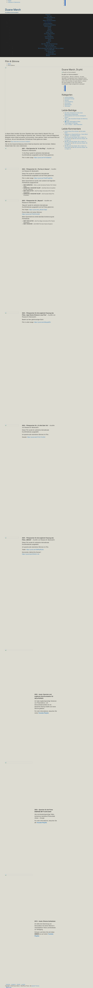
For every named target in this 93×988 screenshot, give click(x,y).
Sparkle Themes (35, 986)
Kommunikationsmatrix (49, 33)
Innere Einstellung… (49, 36)
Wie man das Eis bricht (51, 46)
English (9, 0)
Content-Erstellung (48, 23)
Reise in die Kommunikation (49, 20)
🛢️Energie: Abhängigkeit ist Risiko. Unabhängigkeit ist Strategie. (73, 122)
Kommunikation (48, 26)
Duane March (13, 9)
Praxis (49, 39)
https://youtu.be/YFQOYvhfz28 (31, 214)
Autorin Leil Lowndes (49, 45)
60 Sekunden (51, 52)
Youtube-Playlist (43, 713)
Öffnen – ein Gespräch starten (73, 135)
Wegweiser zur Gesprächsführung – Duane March (76, 134)
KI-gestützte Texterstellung (49, 25)
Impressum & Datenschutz (14, 2)
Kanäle (49, 28)
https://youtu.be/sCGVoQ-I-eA (30, 554)
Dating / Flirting (49, 32)
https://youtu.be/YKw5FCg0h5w (43, 178)
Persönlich (48, 14)
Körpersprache (68, 104)
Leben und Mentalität (49, 49)
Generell (67, 100)
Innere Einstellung (69, 101)
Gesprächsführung (49, 38)
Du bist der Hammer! (51, 51)
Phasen (49, 29)
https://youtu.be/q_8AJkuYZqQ (38, 209)
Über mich (49, 16)
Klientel (49, 41)
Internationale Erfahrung (49, 17)
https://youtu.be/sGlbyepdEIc (42, 322)
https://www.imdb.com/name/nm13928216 (20, 141)
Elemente (49, 30)
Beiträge (48, 55)
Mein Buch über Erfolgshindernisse (49, 44)
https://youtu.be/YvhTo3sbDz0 (42, 157)
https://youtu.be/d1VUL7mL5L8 (36, 437)
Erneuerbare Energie (69, 98)
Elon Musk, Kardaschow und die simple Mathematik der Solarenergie (74, 113)
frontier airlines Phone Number (72, 131)
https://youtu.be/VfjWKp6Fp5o (35, 549)
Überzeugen (67, 106)
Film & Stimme (48, 22)
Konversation (68, 103)
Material (48, 42)
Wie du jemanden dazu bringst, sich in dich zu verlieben (51, 48)
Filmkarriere (49, 19)
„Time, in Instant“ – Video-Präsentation (73, 124)
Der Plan (49, 35)
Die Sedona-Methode (51, 54)
